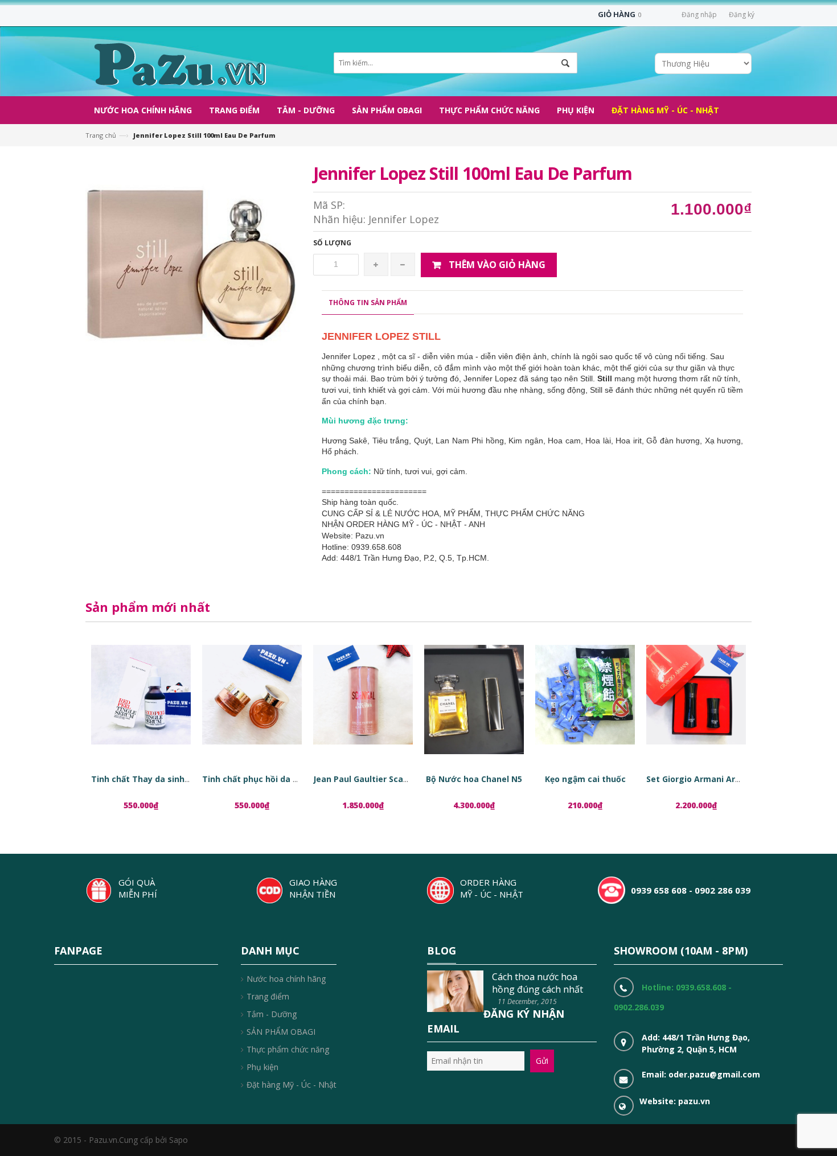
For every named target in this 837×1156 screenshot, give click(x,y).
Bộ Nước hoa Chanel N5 (474, 779)
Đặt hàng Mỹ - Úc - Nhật (292, 1084)
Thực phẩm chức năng (288, 1049)
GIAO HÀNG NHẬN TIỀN (313, 888)
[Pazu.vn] (178, 62)
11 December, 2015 (527, 1001)
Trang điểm (268, 996)
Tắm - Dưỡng (272, 1014)
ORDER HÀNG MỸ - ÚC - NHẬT (491, 888)
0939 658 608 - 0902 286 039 (690, 890)
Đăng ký (741, 14)
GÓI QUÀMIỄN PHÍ (137, 888)
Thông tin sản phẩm (368, 302)
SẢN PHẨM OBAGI (281, 1031)
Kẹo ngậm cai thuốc (585, 779)
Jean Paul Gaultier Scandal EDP (375, 779)
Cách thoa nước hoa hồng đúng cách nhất (537, 982)
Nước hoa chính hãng (286, 978)
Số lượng (332, 243)
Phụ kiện (262, 1067)
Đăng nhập (699, 14)
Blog (441, 950)
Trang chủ (100, 135)
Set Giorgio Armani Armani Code (712, 779)
